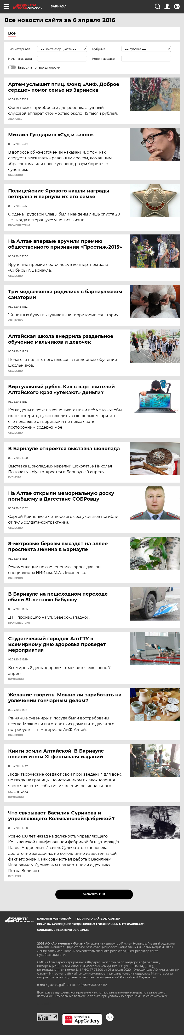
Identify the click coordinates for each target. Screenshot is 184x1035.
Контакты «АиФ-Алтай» (54, 918)
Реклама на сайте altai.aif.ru (97, 918)
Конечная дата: (103, 58)
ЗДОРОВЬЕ (15, 119)
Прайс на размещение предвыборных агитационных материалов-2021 (90, 924)
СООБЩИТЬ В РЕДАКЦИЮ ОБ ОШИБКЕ (63, 930)
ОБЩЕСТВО (15, 175)
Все (12, 33)
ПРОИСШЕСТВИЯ (19, 225)
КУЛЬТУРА (15, 477)
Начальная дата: (20, 58)
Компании (16, 679)
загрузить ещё (94, 894)
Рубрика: (99, 49)
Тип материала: (19, 49)
